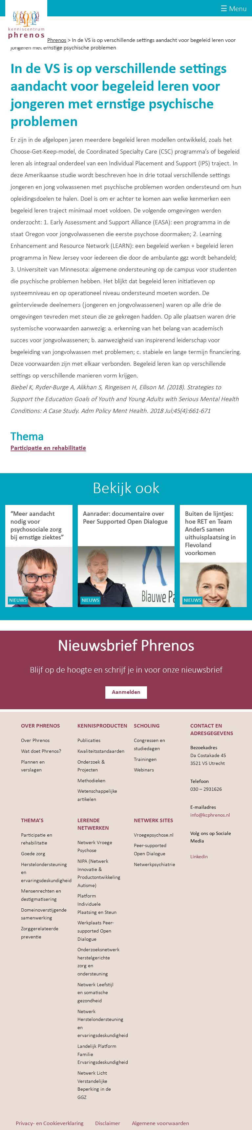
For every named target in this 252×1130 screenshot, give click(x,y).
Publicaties (88, 740)
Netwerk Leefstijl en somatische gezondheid (95, 993)
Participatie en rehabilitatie (48, 448)
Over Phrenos (35, 740)
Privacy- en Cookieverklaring (49, 1124)
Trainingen (145, 759)
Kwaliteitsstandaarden (100, 751)
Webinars (144, 770)
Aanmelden (126, 692)
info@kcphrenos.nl (210, 815)
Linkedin (199, 857)
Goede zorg (33, 854)
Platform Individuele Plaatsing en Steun (96, 904)
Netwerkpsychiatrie (154, 864)
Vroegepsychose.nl (154, 835)
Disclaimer (107, 1124)
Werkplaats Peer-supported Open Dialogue (95, 931)
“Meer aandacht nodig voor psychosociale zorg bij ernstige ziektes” (37, 526)
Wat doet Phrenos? (41, 751)
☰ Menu (233, 9)
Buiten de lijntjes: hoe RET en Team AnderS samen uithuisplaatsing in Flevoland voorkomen (210, 534)
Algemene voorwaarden (160, 1124)
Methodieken (91, 781)
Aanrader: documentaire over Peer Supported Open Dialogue (126, 518)
